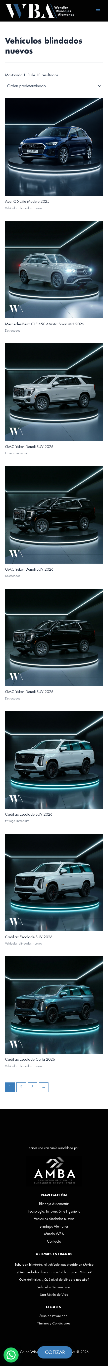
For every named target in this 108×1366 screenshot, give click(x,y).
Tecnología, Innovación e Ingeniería (54, 1211)
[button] (11, 1354)
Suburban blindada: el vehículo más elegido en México (54, 1264)
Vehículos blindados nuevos (54, 1219)
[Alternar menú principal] (98, 11)
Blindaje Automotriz (54, 1204)
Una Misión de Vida (54, 1294)
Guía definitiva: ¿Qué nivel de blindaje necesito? (54, 1279)
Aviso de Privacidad (53, 1315)
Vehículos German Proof (54, 1287)
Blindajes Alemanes (54, 1226)
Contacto (54, 1241)
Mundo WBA (54, 1234)
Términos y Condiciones (53, 1323)
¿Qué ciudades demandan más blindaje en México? (54, 1272)
